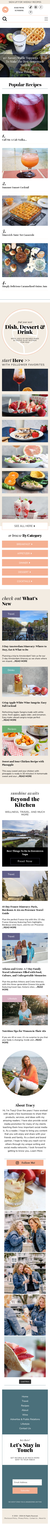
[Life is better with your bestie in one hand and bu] (25, 1315)
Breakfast (23, 544)
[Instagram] (36, 7)
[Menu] (46, 19)
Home (25, 1396)
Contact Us (25, 1428)
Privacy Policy (23, 1518)
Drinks (11, 670)
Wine (25, 1414)
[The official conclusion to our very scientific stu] (25, 1231)
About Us (42, 1518)
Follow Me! (28, 1163)
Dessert (23, 572)
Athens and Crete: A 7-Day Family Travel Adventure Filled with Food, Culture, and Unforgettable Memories (24, 972)
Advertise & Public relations (25, 1419)
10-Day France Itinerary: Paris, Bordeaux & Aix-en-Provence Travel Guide (22, 910)
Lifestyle (12, 998)
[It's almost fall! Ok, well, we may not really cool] (25, 1189)
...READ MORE (20, 661)
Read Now (25, 861)
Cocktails (23, 581)
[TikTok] (31, 7)
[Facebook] (41, 7)
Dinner (23, 562)
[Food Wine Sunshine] (5, 9)
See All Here (23, 526)
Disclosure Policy (10, 1518)
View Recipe (25, 72)
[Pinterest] (31, 12)
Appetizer (23, 553)
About (25, 1410)
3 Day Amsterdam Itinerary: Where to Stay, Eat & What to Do (24, 648)
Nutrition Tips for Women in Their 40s (24, 1031)
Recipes (12, 729)
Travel (11, 613)
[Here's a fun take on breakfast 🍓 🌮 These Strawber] (25, 1356)
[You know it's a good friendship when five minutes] (25, 1273)
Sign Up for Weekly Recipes (25, 2)
